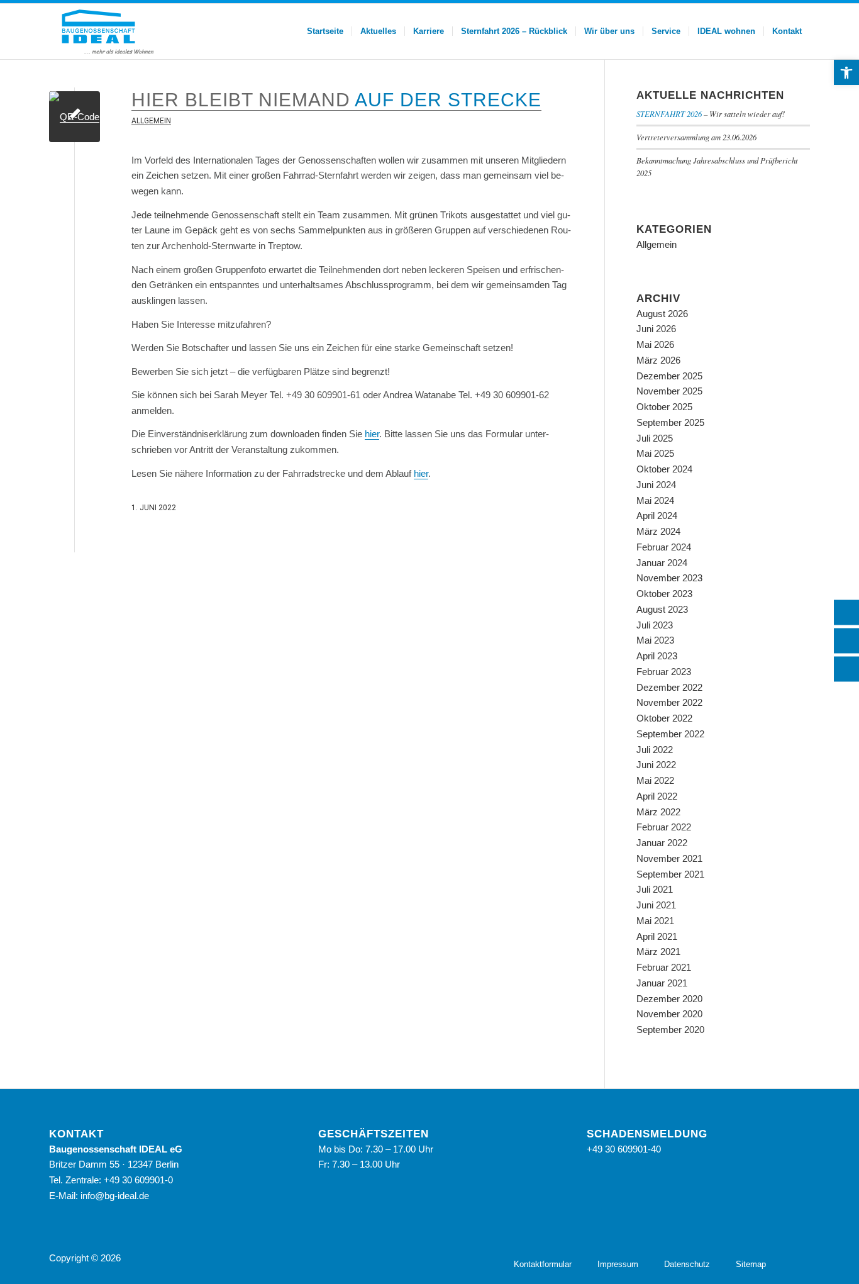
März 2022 (658, 812)
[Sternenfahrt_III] (74, 116)
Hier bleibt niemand (336, 99)
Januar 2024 (661, 562)
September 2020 (670, 1029)
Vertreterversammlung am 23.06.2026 (696, 136)
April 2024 (656, 515)
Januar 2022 (661, 842)
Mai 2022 (655, 780)
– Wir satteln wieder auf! (710, 113)
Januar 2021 (661, 983)
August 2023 (662, 609)
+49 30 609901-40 (624, 1149)
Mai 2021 (655, 920)
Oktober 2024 (664, 469)
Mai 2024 (655, 500)
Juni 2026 (656, 328)
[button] (846, 72)
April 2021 (656, 936)
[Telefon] (846, 612)
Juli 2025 (654, 438)
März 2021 (658, 951)
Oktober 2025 (664, 406)
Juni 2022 (656, 764)
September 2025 (670, 422)
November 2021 (669, 858)
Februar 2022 (663, 827)
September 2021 (670, 874)
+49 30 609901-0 (138, 1180)
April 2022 (656, 796)
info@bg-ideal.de (114, 1195)
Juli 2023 (654, 625)
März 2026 (658, 360)
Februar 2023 (663, 671)
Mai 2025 (655, 453)
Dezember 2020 (669, 998)
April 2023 (656, 655)
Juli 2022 (654, 749)
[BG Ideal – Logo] (106, 31)
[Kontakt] (846, 640)
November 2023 (669, 577)
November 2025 (669, 391)
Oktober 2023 (664, 593)
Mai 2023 (655, 640)
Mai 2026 (655, 344)
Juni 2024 (656, 484)
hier (372, 433)
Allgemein (151, 120)
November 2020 (669, 1013)
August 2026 (662, 313)
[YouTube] (800, 1257)
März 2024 (658, 531)
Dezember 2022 (669, 687)
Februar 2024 (663, 547)
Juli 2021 (654, 889)
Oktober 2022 (664, 718)
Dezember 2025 (669, 376)
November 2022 (669, 702)
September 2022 (670, 734)
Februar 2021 (663, 967)
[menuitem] (325, 31)
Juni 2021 (656, 905)
